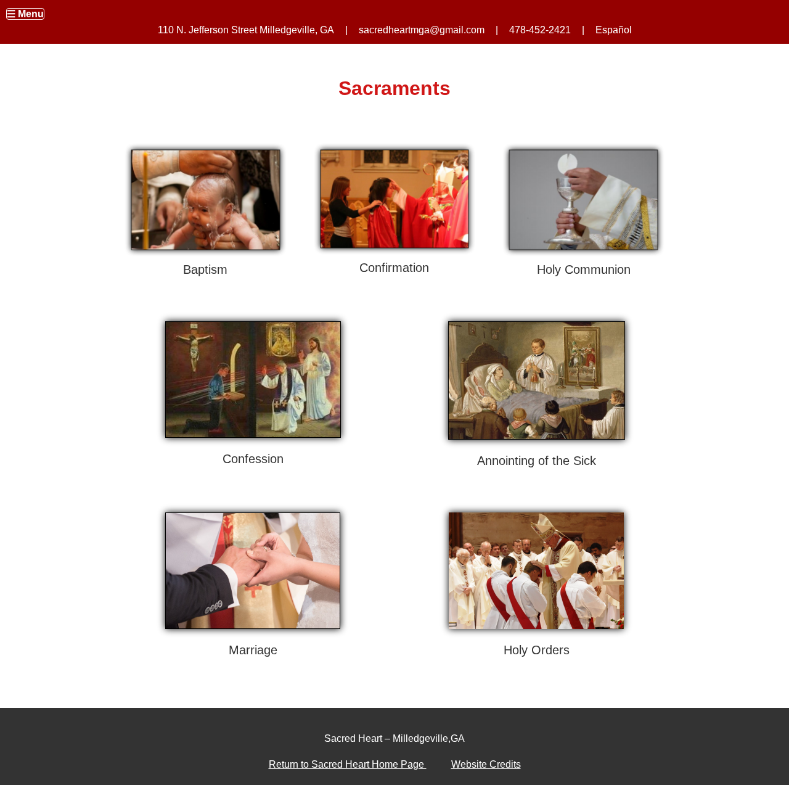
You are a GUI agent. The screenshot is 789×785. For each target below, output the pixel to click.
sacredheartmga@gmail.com (421, 30)
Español (613, 30)
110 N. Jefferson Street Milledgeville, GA (246, 30)
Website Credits (486, 764)
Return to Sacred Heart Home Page (348, 764)
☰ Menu (25, 14)
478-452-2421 (540, 30)
